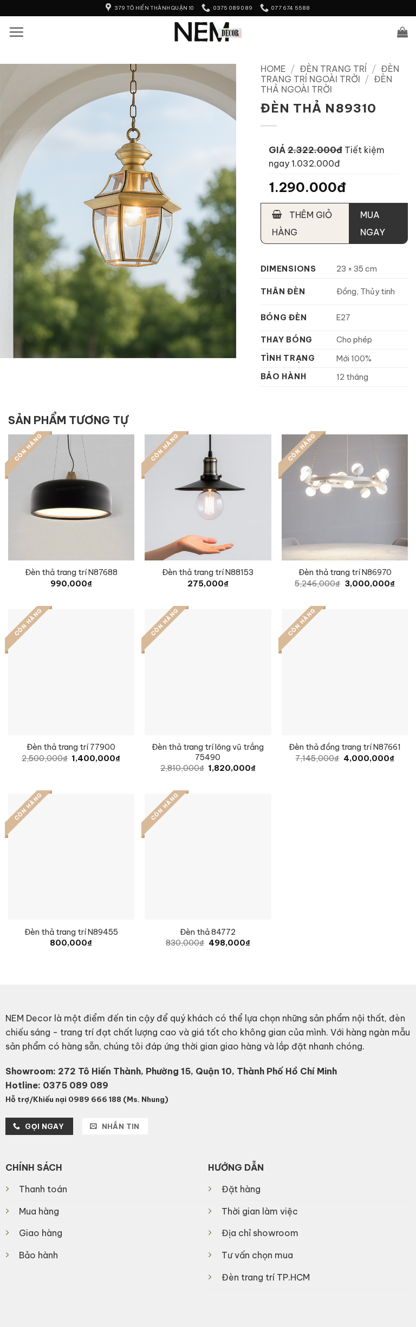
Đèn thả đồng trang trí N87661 (345, 747)
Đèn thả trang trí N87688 (71, 572)
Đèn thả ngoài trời (327, 84)
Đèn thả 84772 (208, 932)
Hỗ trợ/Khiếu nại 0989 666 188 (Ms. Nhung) (86, 1099)
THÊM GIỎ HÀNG (302, 223)
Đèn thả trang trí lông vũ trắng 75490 (208, 752)
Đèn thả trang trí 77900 (71, 747)
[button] (16, 32)
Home (273, 68)
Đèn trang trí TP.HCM (266, 1277)
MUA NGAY (372, 223)
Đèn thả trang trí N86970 (345, 572)
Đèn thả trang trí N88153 (207, 572)
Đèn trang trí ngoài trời (330, 73)
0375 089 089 (75, 1085)
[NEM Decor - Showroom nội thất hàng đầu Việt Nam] (208, 32)
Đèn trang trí (333, 68)
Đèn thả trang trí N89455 (71, 932)
